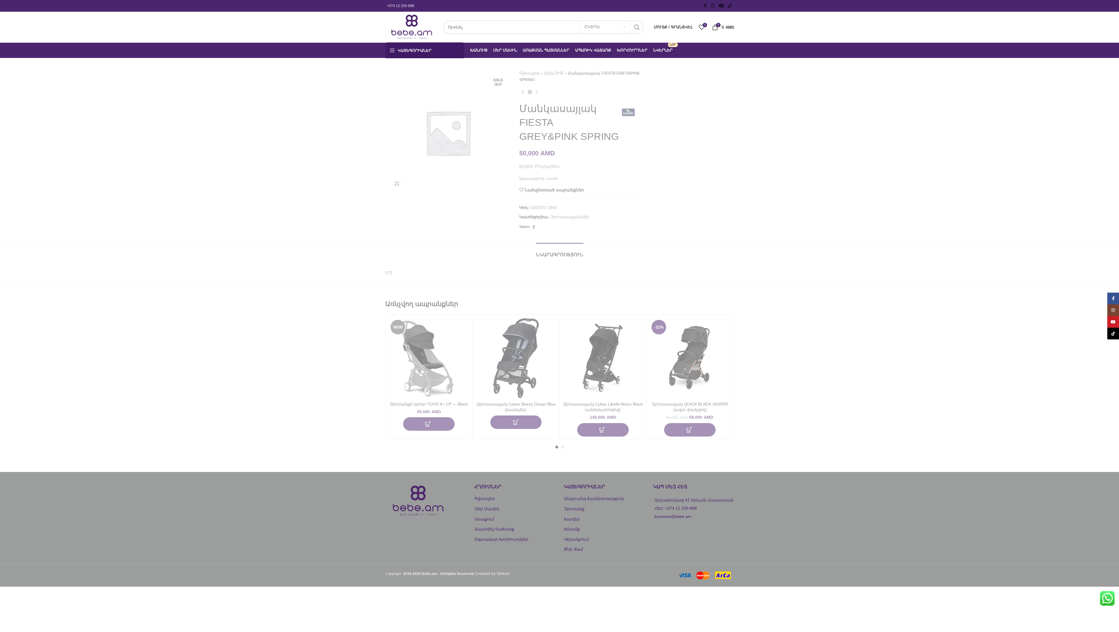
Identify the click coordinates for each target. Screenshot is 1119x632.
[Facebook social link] (705, 5)
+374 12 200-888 (400, 6)
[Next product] (536, 92)
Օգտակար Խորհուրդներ (501, 539)
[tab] (559, 252)
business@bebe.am (672, 516)
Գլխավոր (529, 73)
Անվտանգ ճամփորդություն (594, 498)
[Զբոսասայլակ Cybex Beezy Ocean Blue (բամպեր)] (515, 358)
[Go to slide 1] (556, 447)
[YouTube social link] (721, 5)
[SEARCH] (637, 27)
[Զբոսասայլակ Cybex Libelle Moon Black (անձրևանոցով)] (603, 358)
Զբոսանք (574, 508)
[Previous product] (522, 92)
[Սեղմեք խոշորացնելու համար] (397, 183)
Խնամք (572, 529)
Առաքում (484, 519)
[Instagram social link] (713, 5)
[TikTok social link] (730, 5)
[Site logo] (411, 26)
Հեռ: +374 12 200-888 (675, 508)
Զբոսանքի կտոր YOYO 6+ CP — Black (429, 404)
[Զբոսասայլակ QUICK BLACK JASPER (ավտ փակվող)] (689, 358)
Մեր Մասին (487, 508)
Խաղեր (572, 519)
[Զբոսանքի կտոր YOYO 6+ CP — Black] (429, 358)
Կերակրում (576, 539)
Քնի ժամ (573, 549)
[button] (429, 424)
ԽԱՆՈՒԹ (553, 73)
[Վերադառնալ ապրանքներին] (529, 92)
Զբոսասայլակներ (569, 216)
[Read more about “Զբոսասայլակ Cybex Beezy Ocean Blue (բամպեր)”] (516, 422)
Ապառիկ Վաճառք (494, 529)
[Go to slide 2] (562, 447)
